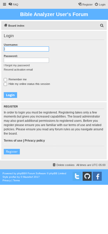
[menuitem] (13, 5)
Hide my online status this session (29, 83)
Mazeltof (28, 177)
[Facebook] (97, 176)
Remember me (17, 79)
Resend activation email (18, 69)
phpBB (21, 173)
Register (12, 151)
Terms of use (13, 140)
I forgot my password (17, 65)
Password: (11, 55)
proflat (12, 177)
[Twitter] (77, 176)
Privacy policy (35, 140)
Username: (11, 44)
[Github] (87, 176)
